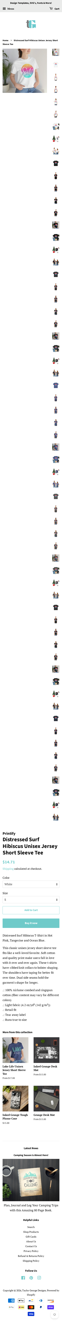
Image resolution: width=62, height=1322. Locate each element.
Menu (10, 8)
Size (5, 893)
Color (6, 878)
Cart (56, 9)
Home (5, 40)
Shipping (8, 869)
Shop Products (31, 1231)
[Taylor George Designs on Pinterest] (31, 1278)
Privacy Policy (31, 1251)
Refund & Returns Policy (31, 1256)
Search (31, 1227)
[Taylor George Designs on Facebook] (23, 1278)
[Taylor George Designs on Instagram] (39, 1278)
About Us (31, 1241)
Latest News (31, 1148)
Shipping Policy (31, 1260)
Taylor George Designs (34, 1290)
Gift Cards (31, 1236)
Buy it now (31, 923)
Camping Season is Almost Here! (31, 1155)
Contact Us (31, 1246)
